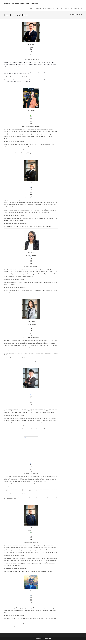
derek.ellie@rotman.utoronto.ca (31, 473)
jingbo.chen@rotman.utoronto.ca (31, 59)
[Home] (70, 14)
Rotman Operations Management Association (21, 3)
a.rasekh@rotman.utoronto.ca (31, 542)
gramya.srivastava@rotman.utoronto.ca (31, 126)
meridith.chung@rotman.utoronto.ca (31, 337)
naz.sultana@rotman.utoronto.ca (31, 266)
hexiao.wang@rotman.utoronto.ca (31, 406)
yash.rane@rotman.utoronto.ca (31, 604)
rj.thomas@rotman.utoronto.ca (31, 197)
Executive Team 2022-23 (77, 14)
